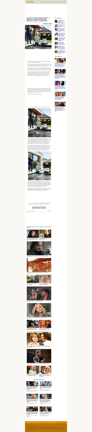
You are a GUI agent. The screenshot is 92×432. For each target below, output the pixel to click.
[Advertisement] (46, 10)
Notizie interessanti (34, 422)
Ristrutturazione (53, 422)
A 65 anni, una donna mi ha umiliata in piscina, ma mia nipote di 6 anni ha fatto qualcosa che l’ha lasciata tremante (32, 400)
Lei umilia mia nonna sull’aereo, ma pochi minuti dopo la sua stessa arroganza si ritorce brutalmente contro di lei (31, 388)
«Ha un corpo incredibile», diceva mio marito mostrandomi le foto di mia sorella (46, 387)
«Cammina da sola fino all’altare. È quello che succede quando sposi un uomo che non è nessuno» (45, 413)
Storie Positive (30, 1)
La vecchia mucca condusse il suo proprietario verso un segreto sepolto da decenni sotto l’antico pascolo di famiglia (61, 52)
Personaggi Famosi (41, 422)
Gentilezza (28, 422)
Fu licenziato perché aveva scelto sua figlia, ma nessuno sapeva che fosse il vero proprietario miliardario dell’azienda (32, 413)
